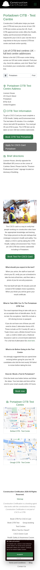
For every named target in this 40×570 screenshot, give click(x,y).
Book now (20, 391)
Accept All (20, 554)
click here (31, 341)
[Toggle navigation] (35, 4)
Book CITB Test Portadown (18, 137)
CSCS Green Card (21, 534)
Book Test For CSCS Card (20, 256)
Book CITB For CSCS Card (20, 519)
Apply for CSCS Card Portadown (15, 147)
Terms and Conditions (17, 563)
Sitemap (20, 499)
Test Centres (20, 526)
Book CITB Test (13, 523)
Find (33, 75)
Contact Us (21, 566)
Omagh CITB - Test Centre (20, 462)
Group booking (28, 523)
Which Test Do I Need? (20, 530)
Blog (30, 563)
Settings (19, 558)
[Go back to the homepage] (14, 4)
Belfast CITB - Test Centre (20, 431)
